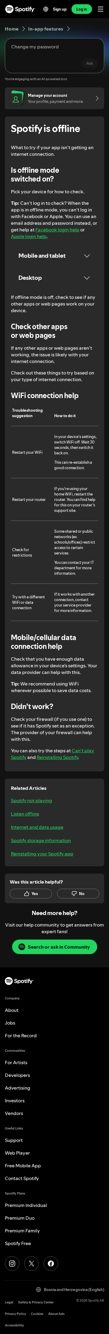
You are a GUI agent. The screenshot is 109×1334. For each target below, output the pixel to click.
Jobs (10, 1022)
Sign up (60, 9)
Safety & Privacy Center (36, 1302)
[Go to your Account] (95, 98)
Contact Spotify (22, 1178)
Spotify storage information (41, 840)
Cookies (37, 1314)
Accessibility (14, 1325)
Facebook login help (57, 229)
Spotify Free (18, 1243)
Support (14, 1140)
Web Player (17, 1152)
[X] (31, 1263)
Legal (9, 1302)
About (11, 1010)
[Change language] (45, 9)
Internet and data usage (37, 827)
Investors (15, 1100)
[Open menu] (100, 9)
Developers (17, 1075)
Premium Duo (20, 1218)
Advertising (17, 1087)
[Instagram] (12, 1263)
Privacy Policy (15, 1314)
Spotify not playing (31, 800)
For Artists (16, 1062)
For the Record (21, 1035)
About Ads (56, 1314)
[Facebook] (51, 1263)
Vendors (14, 1113)
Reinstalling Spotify (57, 757)
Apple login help (29, 236)
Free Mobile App (23, 1165)
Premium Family (22, 1230)
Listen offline (25, 813)
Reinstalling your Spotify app (42, 853)
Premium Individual (26, 1205)
